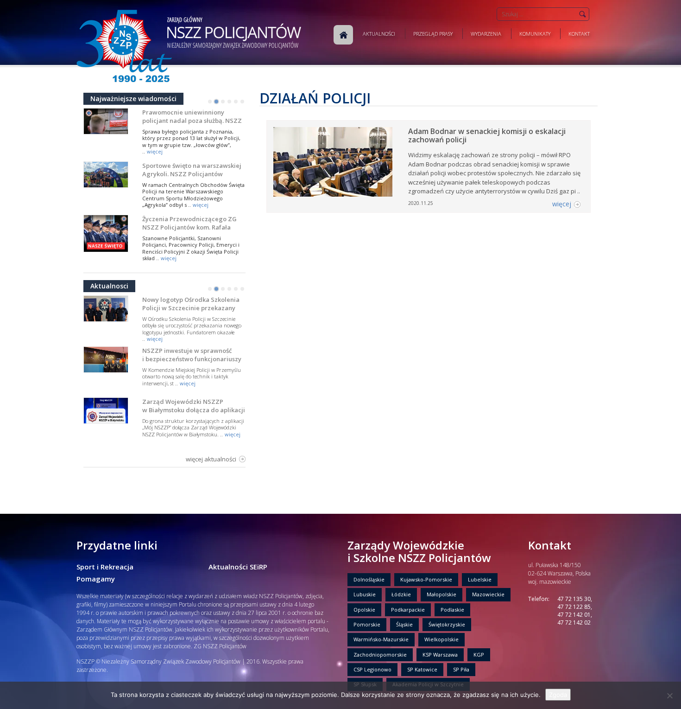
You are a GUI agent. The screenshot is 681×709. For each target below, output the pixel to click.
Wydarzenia (486, 33)
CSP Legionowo (372, 669)
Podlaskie (452, 609)
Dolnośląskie (369, 579)
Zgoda (558, 694)
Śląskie (404, 624)
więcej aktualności (211, 459)
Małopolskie (441, 594)
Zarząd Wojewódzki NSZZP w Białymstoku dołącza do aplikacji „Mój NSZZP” (193, 409)
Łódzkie (401, 594)
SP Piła (461, 669)
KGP (478, 654)
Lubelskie (480, 579)
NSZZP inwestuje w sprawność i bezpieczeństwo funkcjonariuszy (191, 354)
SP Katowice (422, 669)
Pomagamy (95, 578)
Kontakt (579, 33)
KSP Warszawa (440, 654)
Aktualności (379, 33)
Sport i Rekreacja (104, 566)
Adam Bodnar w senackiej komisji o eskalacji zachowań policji (487, 135)
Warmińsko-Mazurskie (381, 639)
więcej (155, 151)
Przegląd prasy (433, 33)
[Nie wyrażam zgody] (669, 695)
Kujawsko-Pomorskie (426, 579)
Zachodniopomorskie (380, 654)
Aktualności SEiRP (237, 566)
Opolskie (364, 609)
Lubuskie (364, 594)
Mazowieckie (488, 594)
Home (343, 35)
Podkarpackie (408, 609)
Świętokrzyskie (447, 624)
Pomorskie (366, 624)
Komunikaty (534, 33)
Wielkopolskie (441, 639)
